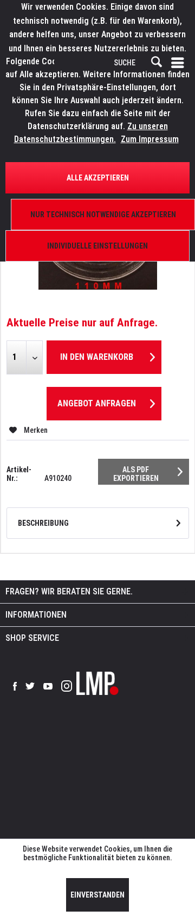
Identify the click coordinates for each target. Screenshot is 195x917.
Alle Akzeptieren (98, 177)
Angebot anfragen (96, 403)
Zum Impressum (150, 139)
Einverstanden (97, 895)
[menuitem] (180, 62)
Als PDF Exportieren (136, 474)
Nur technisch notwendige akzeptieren (103, 214)
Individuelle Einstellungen (97, 246)
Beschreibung (43, 523)
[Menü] (180, 62)
